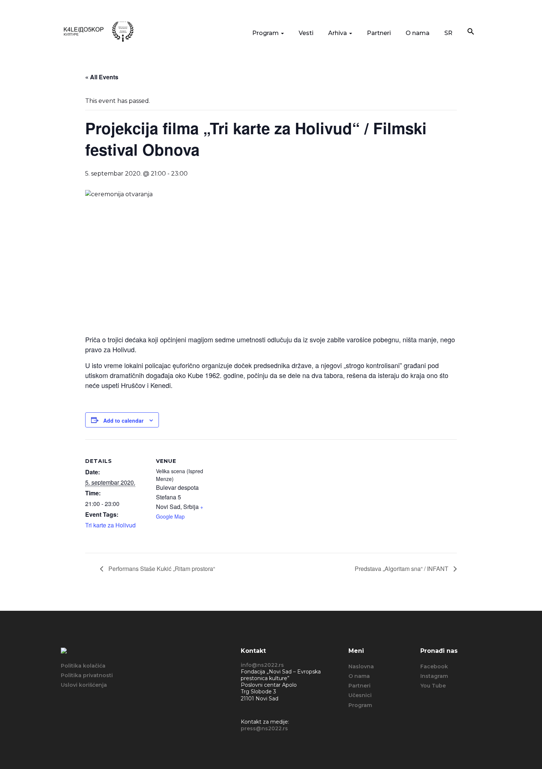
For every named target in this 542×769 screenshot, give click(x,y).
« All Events (101, 77)
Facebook (434, 666)
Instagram (434, 676)
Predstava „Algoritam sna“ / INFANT (402, 568)
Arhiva (338, 33)
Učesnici (360, 695)
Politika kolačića (83, 665)
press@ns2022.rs (264, 728)
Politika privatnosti (87, 675)
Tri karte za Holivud (110, 525)
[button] (471, 32)
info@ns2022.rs (262, 665)
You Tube (433, 685)
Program (266, 33)
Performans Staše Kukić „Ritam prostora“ (161, 568)
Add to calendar (123, 420)
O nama (418, 33)
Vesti (306, 33)
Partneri (379, 33)
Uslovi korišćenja (84, 685)
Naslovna (361, 666)
